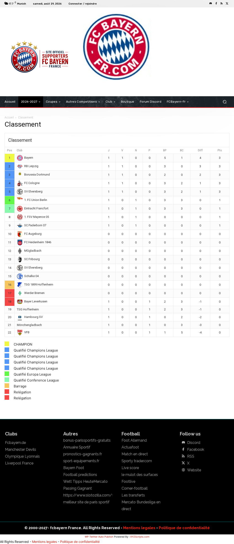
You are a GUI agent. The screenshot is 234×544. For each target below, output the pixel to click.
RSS (190, 456)
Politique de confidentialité (184, 528)
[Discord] (210, 3)
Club (19, 150)
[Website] (183, 470)
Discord (193, 443)
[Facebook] (216, 3)
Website (194, 470)
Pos (9, 150)
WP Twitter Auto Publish (99, 536)
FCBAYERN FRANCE (22, 26)
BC (181, 150)
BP (165, 150)
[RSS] (221, 3)
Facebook (195, 449)
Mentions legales (139, 528)
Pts (220, 150)
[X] (227, 3)
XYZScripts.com (139, 536)
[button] (224, 101)
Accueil (9, 117)
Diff (200, 150)
